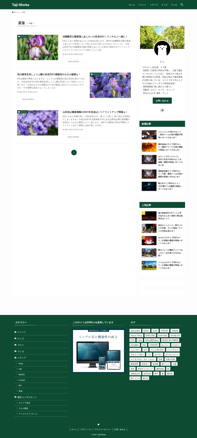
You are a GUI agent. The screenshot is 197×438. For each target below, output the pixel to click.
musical (22, 380)
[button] (182, 4)
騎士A (145, 378)
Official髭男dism (152, 340)
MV (20, 385)
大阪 (174, 364)
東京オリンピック (145, 368)
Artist (21, 363)
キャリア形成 (24, 402)
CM (20, 369)
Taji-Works (20, 4)
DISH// (146, 330)
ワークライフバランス (28, 413)
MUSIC (22, 374)
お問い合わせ (162, 100)
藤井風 (170, 373)
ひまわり (176, 345)
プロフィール (85, 429)
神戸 (156, 373)
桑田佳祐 (160, 368)
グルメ (20, 344)
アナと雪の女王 (157, 349)
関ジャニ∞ (135, 378)
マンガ (20, 351)
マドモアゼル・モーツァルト (143, 359)
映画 (20, 391)
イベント (21, 331)
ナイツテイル (173, 349)
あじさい (165, 345)
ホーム (74, 429)
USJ (144, 345)
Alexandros (135, 330)
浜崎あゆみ (135, 373)
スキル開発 (23, 408)
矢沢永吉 (147, 373)
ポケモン (158, 354)
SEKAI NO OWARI (170, 340)
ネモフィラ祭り (137, 354)
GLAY (155, 330)
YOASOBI (153, 345)
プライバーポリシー (102, 429)
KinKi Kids (162, 335)
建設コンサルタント (27, 396)
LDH (132, 340)
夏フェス (165, 364)
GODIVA (164, 330)
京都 (160, 359)
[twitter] (162, 110)
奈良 (132, 368)
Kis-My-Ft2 (175, 335)
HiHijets (175, 330)
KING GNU (150, 335)
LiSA (140, 340)
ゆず (145, 349)
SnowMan (135, 345)
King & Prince (136, 335)
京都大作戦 (170, 359)
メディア (21, 357)
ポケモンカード (172, 354)
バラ (149, 354)
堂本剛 (155, 364)
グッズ (20, 338)
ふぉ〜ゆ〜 (135, 349)
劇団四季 (134, 364)
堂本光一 (145, 364)
